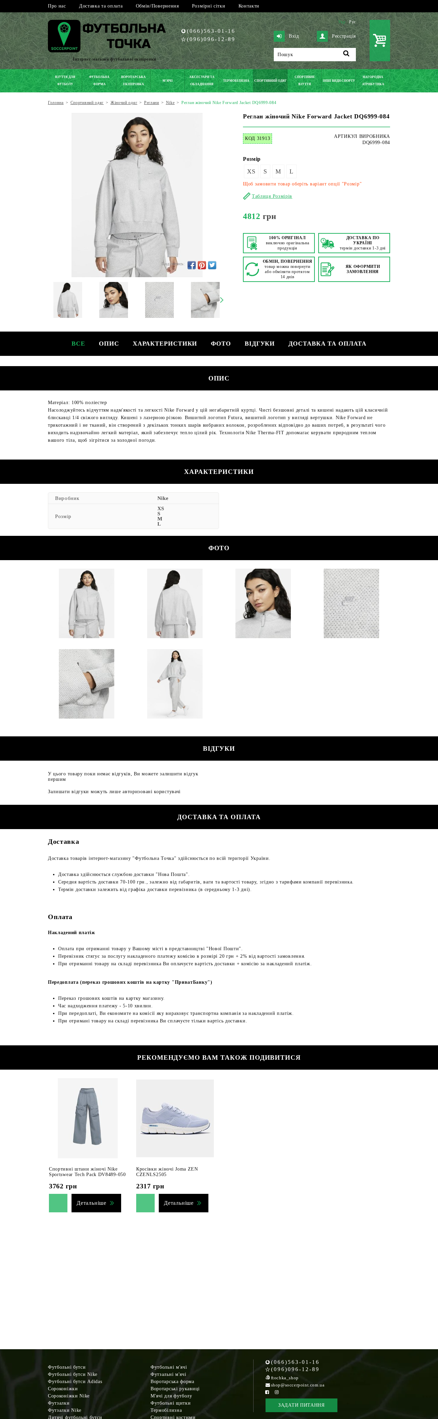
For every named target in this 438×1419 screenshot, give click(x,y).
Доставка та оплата (101, 6)
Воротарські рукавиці (175, 1388)
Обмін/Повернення (157, 6)
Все (78, 343)
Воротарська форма (172, 1381)
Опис (109, 343)
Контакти (249, 6)
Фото (221, 343)
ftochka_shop (285, 1377)
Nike (163, 498)
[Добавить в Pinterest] (202, 265)
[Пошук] (346, 54)
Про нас (57, 6)
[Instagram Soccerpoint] (277, 1392)
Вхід (294, 36)
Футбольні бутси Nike (73, 1374)
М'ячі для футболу (171, 1395)
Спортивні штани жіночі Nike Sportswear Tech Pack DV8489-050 (87, 1171)
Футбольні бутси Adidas (75, 1381)
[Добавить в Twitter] (212, 265)
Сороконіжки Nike (69, 1395)
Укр (342, 22)
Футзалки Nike (64, 1410)
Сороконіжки (63, 1388)
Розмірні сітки (209, 6)
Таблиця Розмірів (272, 196)
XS (251, 171)
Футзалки (59, 1403)
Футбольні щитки (171, 1403)
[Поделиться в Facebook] (192, 265)
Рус (352, 22)
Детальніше (91, 1203)
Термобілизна (166, 1410)
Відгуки (260, 343)
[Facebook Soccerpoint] (267, 1392)
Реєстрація (344, 36)
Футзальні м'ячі (168, 1374)
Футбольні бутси (67, 1367)
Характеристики (165, 343)
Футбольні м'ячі (169, 1367)
